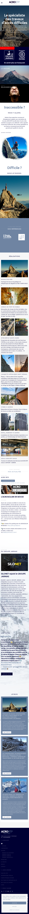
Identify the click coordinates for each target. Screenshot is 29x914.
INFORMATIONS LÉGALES (7, 875)
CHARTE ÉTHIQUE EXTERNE (7, 877)
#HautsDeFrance (6, 664)
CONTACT (3, 866)
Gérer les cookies (14, 909)
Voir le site (6, 618)
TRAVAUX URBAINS (6, 855)
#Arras (19, 662)
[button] (1, 3)
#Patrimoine (12, 662)
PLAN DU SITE (4, 873)
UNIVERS (3, 850)
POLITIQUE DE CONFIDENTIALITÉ (9, 880)
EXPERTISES (4, 859)
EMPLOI (3, 864)
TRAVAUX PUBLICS (6, 854)
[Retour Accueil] (14, 3)
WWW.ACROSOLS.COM (9, 532)
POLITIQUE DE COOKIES (7, 882)
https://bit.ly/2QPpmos (14, 525)
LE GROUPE (3, 861)
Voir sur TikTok (7, 674)
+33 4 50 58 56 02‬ (6, 837)
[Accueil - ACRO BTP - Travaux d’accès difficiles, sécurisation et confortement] (14, 843)
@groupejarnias (6, 636)
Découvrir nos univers (14, 37)
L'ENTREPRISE (4, 848)
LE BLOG (4, 845)
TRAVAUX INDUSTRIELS (7, 857)
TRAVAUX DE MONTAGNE (8, 852)
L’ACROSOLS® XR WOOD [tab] (8, 480)
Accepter (14, 903)
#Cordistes (4, 662)
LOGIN (2, 884)
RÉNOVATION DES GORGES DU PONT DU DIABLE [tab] (13, 482)
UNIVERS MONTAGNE (6, 132)
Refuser (14, 906)
